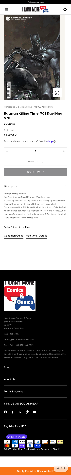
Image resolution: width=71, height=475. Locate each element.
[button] (6, 9)
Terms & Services (14, 391)
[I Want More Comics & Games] (35, 9)
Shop (7, 367)
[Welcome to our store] (35, 2)
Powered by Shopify (51, 449)
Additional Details (36, 235)
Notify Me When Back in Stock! (35, 471)
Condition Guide (13, 235)
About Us (9, 379)
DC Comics (9, 124)
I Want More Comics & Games (26, 449)
